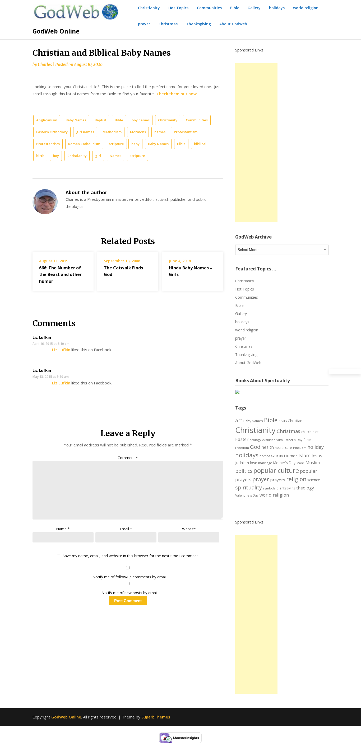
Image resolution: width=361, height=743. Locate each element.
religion (296, 479)
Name (63, 528)
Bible (234, 7)
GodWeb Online (56, 31)
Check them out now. (177, 93)
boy (56, 155)
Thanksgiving (198, 23)
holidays (277, 7)
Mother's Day (284, 462)
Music (300, 463)
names (159, 132)
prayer (144, 23)
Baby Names (76, 120)
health (267, 447)
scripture (116, 143)
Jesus (317, 456)
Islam (304, 455)
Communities (209, 7)
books (283, 421)
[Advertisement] (256, 142)
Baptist (100, 120)
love (253, 462)
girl (98, 155)
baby (135, 143)
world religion (305, 7)
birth (40, 155)
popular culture (276, 470)
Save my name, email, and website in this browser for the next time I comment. (131, 556)
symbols (269, 488)
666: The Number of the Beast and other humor (60, 274)
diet (315, 431)
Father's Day (293, 440)
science (313, 479)
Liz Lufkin (42, 337)
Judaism (242, 462)
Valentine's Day (246, 495)
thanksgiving (286, 488)
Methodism (112, 132)
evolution (268, 440)
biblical (200, 143)
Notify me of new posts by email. (129, 592)
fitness (308, 439)
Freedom (242, 448)
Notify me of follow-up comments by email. (129, 576)
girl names (85, 132)
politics (243, 471)
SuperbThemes (155, 717)
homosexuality (271, 456)
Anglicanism (46, 120)
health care (283, 447)
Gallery (254, 7)
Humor (290, 455)
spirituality (248, 487)
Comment (128, 457)
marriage (265, 462)
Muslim (313, 462)
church (306, 432)
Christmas (168, 23)
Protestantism (185, 132)
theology (305, 488)
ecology (255, 440)
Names (115, 155)
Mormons (138, 132)
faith (279, 440)
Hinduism (299, 448)
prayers (277, 479)
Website (189, 528)
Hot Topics (178, 7)
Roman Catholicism (84, 143)
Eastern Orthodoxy (52, 132)
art (238, 420)
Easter (241, 439)
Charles (45, 64)
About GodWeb (233, 23)
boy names (141, 120)
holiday (315, 447)
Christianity (149, 7)
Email (126, 528)
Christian (295, 420)
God (255, 446)
